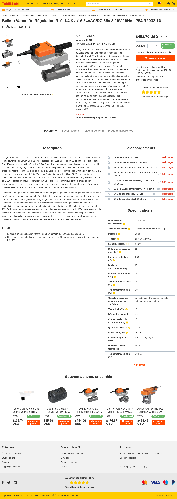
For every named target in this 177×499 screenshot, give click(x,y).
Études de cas (8, 458)
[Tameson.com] (10, 3)
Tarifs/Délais (156, 453)
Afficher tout (140, 365)
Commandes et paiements (73, 453)
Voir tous (80, 115)
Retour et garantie (69, 462)
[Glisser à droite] (19, 62)
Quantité (140, 45)
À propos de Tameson (12, 453)
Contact (64, 467)
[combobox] (119, 4)
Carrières (6, 462)
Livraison (65, 458)
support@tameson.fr (11, 467)
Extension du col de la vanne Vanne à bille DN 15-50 (26, 411)
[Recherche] (150, 4)
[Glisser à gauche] (69, 62)
